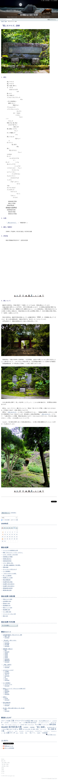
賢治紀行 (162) (6, 603)
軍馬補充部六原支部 (7, 588)
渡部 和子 (7, 636)
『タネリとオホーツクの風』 (10, 573)
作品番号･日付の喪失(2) (8, 584)
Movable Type (52, 778)
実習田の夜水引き (7, 558)
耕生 (6, 650)
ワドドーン (7, 666)
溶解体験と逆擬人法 (7, 648)
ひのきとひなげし (31, 724)
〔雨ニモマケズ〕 (12, 222)
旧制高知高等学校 (7, 560)
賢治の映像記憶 (6, 579)
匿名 (6, 709)
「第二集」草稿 (4, 764)
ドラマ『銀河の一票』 (8, 563)
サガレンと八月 (43, 729)
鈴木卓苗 (22, 724)
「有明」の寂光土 (7, 664)
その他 (2, 771)
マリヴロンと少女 (45, 724)
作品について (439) (7, 599)
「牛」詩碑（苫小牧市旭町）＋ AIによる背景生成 (49, 0)
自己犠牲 (35, 720)
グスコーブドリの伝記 (22, 721)
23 (2, 539)
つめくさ (7, 674)
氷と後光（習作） (35, 729)
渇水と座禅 (9, 724)
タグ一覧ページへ (52, 734)
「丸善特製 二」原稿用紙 (28, 727)
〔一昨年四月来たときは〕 (10, 731)
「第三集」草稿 (4, 766)
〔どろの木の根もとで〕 (46, 731)
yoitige (6, 678)
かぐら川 (7, 641)
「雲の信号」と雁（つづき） (10, 640)
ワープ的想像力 (6, 571)
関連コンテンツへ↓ (52, 19)
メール (2, 773)
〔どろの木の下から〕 (38, 731)
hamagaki (7, 637)
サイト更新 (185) (7, 611)
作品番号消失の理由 (7, 582)
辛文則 (6, 653)
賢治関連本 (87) (6, 605)
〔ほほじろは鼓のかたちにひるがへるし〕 (44, 722)
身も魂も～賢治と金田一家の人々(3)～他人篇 (13, 708)
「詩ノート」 (32, 733)
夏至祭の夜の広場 (7, 590)
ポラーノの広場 (5, 721)
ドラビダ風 (27, 731)
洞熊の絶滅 (5, 567)
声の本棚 (7, 644)
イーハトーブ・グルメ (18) (9, 614)
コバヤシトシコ (8, 684)
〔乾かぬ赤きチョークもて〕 (16, 724)
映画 (32, 721)
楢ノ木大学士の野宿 (26, 729)
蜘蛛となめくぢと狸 (11, 729)
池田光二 (7, 690)
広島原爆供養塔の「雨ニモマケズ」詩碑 (12, 634)
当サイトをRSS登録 (9, 748)
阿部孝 (26, 724)
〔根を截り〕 (16, 731)
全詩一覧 (3, 760)
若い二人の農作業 (7, 575)
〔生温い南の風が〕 (21, 731)
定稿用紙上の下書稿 (7, 556)
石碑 (5, 21)
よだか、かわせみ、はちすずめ (10, 554)
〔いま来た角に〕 (6, 722)
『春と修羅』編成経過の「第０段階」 (12, 565)
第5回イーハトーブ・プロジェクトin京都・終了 (14, 688)
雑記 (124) (5, 616)
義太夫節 (4, 729)
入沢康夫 (7, 671)
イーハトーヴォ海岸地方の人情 (10, 550)
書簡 (20, 729)
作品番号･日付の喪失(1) (8, 586)
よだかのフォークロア (8, 670)
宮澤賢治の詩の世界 (29, 15)
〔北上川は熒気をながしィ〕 (45, 720)
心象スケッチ (10, 733)
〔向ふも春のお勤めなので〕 (14, 722)
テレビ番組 (38, 724)
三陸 (12, 721)
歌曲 (2, 767)
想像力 (17, 729)
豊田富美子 (7, 660)
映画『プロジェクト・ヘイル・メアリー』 (13, 552)
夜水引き (6, 724)
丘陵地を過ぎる (31, 731)
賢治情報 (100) (6, 609)
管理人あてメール (9, 746)
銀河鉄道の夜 (15, 727)
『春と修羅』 (41, 727)
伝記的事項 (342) (7, 601)
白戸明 (6, 698)
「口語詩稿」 (45, 733)
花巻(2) (4, 697)
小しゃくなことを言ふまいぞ (10, 569)
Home (2, 21)
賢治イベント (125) (7, 607)
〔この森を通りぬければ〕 (29, 722)
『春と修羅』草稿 (5, 762)
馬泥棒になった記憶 (7, 577)
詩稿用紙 (20, 722)
